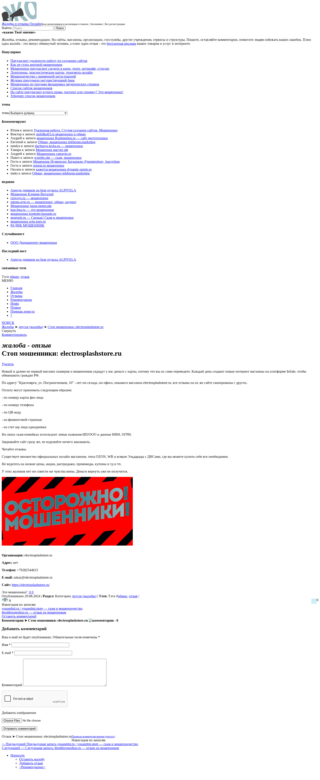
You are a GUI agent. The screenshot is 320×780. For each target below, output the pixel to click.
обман (14, 277)
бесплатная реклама (121, 43)
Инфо (14, 303)
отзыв (25, 277)
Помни (15, 307)
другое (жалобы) (84, 596)
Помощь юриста (22, 311)
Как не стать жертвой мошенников (36, 64)
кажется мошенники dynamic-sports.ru (64, 169)
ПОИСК (8, 323)
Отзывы (16, 296)
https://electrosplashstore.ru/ (31, 585)
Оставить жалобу (32, 759)
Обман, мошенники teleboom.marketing (66, 142)
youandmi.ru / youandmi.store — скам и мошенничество (42, 608)
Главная (16, 288)
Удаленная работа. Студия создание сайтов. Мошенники (76, 130)
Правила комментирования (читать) (93, 736)
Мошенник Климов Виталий (32, 194)
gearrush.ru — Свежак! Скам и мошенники (42, 217)
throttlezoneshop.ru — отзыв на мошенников (34, 612)
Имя (6, 645)
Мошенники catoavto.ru (54, 154)
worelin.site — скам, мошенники (58, 157)
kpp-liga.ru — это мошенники (32, 210)
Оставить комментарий (19, 616)
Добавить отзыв (31, 763)
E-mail (7, 653)
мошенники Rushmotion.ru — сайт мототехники (72, 138)
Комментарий (12, 685)
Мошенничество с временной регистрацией (43, 76)
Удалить (8, 364)
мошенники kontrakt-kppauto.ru (33, 214)
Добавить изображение (19, 713)
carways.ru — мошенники (29, 198)
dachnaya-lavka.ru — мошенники (59, 146)
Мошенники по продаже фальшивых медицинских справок (54, 84)
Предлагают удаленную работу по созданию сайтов (48, 61)
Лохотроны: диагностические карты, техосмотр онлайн (51, 72)
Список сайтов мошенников (31, 88)
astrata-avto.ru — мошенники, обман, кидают (43, 202)
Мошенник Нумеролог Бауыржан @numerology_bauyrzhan (76, 161)
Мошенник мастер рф (52, 150)
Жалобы (16, 292)
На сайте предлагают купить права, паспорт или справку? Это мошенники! (66, 92)
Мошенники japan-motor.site (31, 206)
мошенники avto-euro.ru (28, 221)
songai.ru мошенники (48, 165)
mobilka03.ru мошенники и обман (61, 134)
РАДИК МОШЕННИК (27, 225)
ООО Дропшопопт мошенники (33, 242)
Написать (17, 755)
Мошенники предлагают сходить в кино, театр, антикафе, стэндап (59, 68)
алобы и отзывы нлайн (21, 24)
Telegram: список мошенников (32, 96)
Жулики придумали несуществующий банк (42, 80)
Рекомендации (21, 300)
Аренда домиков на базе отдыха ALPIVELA (43, 190)
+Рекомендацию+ (32, 767)
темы (5, 113)
